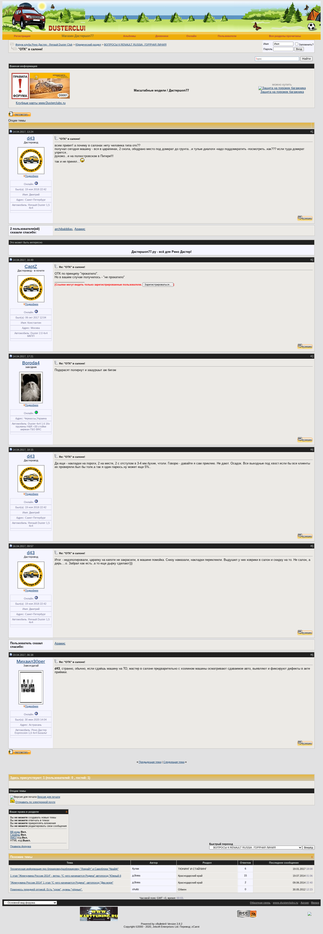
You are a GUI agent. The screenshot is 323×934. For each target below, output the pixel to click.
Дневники (161, 36)
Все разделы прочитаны (285, 36)
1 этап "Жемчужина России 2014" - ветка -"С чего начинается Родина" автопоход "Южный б (65, 875)
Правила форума (20, 846)
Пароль (267, 49)
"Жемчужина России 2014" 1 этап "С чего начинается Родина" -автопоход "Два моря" (61, 882)
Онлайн (191, 36)
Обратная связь (260, 902)
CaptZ (31, 266)
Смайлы (15, 834)
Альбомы (129, 36)
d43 (31, 138)
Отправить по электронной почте (35, 802)
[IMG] (13, 837)
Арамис (79, 229)
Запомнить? (306, 44)
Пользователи (227, 36)
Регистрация (22, 36)
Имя (266, 43)
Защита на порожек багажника (282, 92)
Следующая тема (173, 762)
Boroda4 (31, 362)
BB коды (15, 831)
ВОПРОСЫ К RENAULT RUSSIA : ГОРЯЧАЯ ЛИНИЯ (135, 44)
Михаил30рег (31, 661)
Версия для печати (48, 796)
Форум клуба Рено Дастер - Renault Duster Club (43, 44)
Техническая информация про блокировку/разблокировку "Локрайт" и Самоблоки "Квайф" (64, 868)
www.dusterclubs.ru (285, 902)
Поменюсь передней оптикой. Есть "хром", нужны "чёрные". (46, 889)
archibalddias (64, 229)
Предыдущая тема (150, 762)
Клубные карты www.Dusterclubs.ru (40, 103)
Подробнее (31, 176)
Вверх (315, 902)
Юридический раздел (88, 44)
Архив (305, 902)
